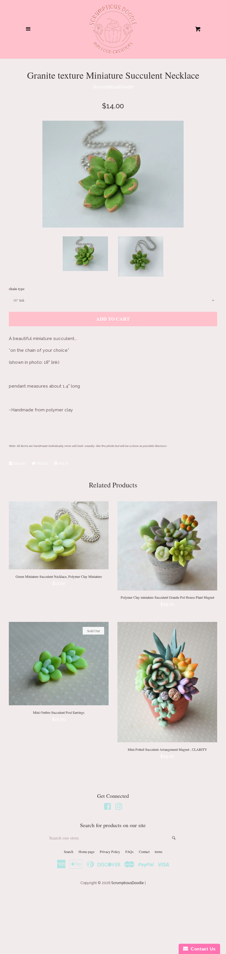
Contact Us (202, 948)
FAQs (129, 851)
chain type (16, 288)
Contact (144, 851)
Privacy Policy (110, 851)
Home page (86, 851)
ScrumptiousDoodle (113, 87)
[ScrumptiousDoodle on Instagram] (118, 807)
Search (68, 851)
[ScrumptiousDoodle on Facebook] (107, 807)
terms (158, 851)
